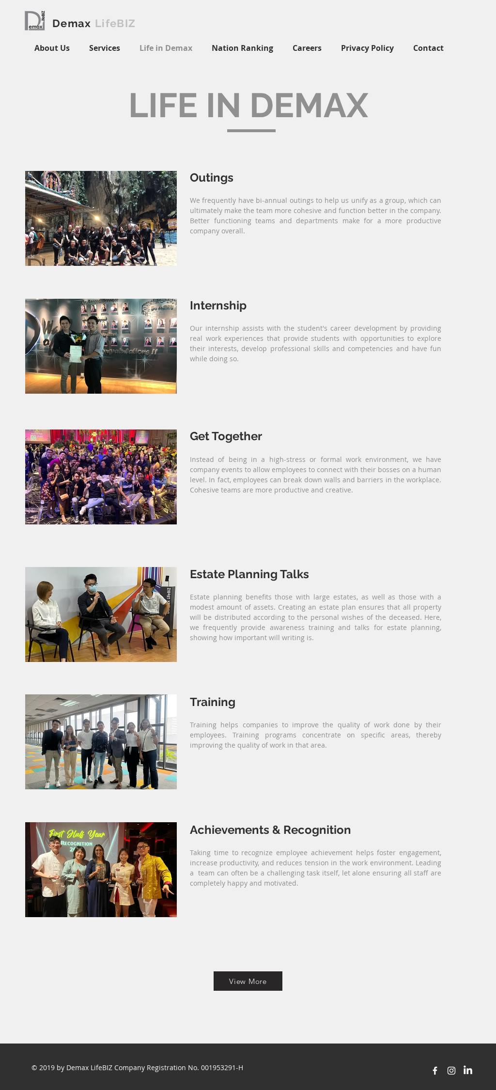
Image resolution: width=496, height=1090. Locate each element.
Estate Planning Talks (249, 574)
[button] (242, 48)
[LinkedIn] (468, 1070)
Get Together (226, 436)
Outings (213, 177)
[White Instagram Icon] (451, 1070)
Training (214, 702)
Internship (219, 305)
